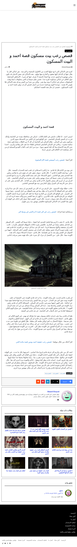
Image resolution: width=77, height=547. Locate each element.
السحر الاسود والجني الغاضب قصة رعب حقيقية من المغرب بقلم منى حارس (15, 451)
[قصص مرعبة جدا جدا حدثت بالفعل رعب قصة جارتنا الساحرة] (15, 422)
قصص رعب (55, 373)
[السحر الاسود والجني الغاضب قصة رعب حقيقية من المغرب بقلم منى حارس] (15, 442)
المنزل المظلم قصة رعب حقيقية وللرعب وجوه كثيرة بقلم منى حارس (39, 451)
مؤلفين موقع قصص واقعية (67, 532)
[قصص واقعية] (38, 5)
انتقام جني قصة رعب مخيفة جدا (15, 471)
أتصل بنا (73, 519)
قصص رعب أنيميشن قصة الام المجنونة (49, 160)
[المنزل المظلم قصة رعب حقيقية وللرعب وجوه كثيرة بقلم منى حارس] (38, 442)
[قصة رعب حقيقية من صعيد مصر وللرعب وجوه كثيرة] (38, 463)
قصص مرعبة (48, 373)
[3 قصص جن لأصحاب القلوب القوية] (62, 421)
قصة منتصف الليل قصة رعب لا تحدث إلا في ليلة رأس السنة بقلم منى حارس (39, 431)
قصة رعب (62, 373)
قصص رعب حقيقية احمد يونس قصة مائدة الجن (34, 342)
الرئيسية (68, 46)
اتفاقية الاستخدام (70, 522)
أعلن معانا (72, 516)
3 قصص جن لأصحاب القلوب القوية (62, 429)
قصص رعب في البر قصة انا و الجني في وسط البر (37, 212)
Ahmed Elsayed (66, 67)
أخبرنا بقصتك (71, 529)
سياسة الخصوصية (70, 525)
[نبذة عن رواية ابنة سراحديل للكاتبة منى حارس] (62, 442)
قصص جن (62, 46)
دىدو (61, 490)
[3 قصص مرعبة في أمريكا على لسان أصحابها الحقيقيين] (62, 463)
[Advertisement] (60, 26)
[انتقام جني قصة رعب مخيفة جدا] (15, 463)
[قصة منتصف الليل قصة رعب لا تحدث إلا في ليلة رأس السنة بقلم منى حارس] (38, 421)
